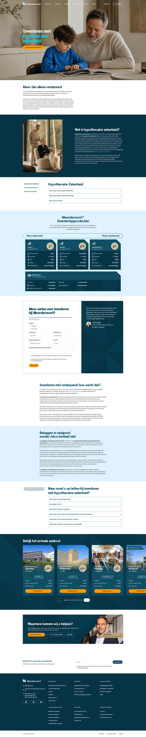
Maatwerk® (52, 700)
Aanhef (31, 323)
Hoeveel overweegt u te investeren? (40, 348)
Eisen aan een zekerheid (102, 151)
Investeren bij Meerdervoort (57, 685)
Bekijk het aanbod (54, 711)
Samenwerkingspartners (82, 717)
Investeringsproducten (31, 187)
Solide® (51, 694)
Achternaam (57, 332)
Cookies (121, 733)
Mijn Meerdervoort (106, 717)
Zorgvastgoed (53, 720)
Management (78, 714)
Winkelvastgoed (54, 714)
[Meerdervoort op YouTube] (41, 702)
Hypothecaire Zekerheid (31, 184)
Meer (94, 4)
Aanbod (67, 4)
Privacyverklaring (111, 733)
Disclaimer (101, 733)
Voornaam (32, 332)
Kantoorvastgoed (54, 717)
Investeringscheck (54, 688)
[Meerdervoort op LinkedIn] (33, 702)
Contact (102, 711)
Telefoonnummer (35, 340)
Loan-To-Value (78, 691)
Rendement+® (53, 697)
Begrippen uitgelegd (30, 191)
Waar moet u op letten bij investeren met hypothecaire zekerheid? (34, 489)
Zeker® (51, 691)
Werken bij (77, 720)
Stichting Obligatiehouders (82, 694)
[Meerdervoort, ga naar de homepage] (32, 4)
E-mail (55, 340)
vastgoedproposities (74, 391)
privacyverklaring (37, 360)
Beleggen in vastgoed (106, 688)
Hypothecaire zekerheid (81, 685)
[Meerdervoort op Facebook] (26, 702)
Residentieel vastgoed (56, 723)
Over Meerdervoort (80, 711)
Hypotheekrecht (79, 688)
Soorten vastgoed (105, 691)
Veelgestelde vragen (106, 714)
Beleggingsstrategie (106, 685)
